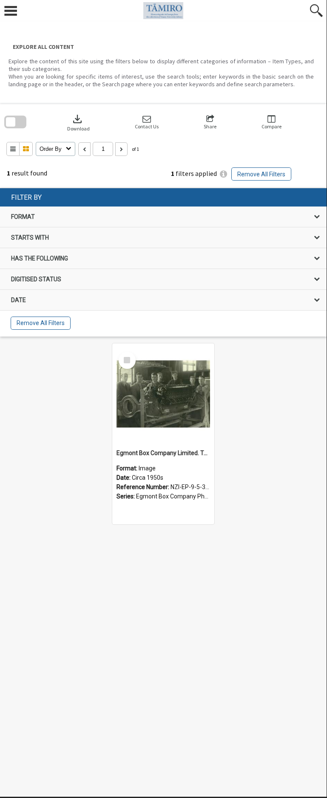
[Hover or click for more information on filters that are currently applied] (223, 174)
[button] (147, 122)
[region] (163, 262)
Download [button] (78, 122)
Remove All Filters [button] (261, 174)
